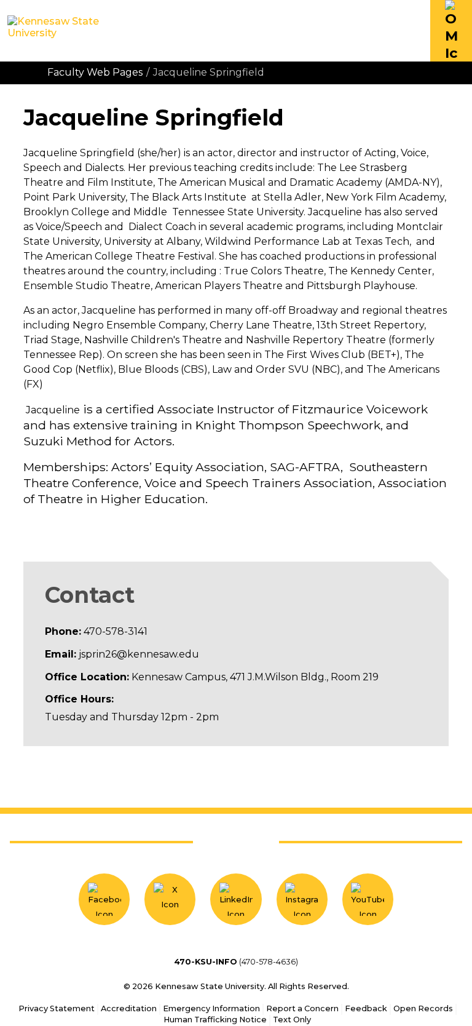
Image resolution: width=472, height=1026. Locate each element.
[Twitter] (169, 899)
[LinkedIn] (235, 899)
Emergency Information (211, 1008)
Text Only (292, 1019)
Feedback (366, 1008)
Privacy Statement (56, 1008)
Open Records (423, 1008)
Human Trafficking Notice (215, 1019)
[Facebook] (104, 899)
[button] (451, 31)
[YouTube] (367, 899)
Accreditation (129, 1008)
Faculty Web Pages (95, 72)
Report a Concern (302, 1008)
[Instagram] (302, 899)
